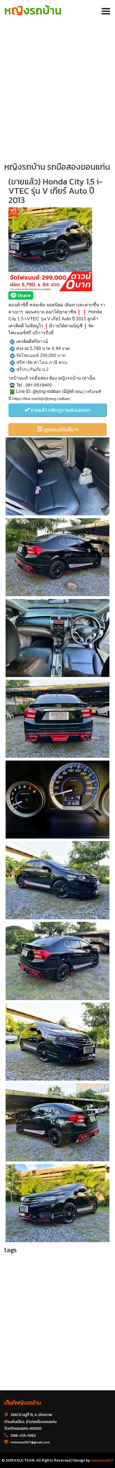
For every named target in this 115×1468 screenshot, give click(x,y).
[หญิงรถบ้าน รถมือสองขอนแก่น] (57, 476)
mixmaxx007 (102, 1460)
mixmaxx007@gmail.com (30, 1442)
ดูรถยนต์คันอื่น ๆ (60, 429)
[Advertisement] (57, 85)
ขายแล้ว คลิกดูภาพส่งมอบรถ (60, 410)
